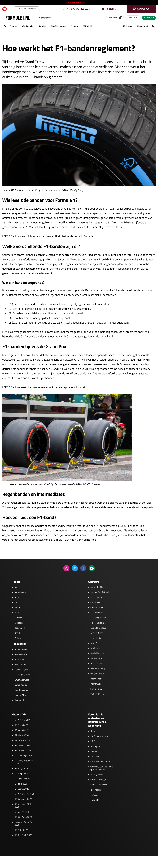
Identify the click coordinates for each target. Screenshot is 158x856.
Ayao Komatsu (21, 664)
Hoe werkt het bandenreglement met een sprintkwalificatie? (50, 387)
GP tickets (127, 26)
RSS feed (94, 751)
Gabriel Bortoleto (98, 628)
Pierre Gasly (95, 684)
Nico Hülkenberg (97, 668)
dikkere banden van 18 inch (78, 222)
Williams (18, 638)
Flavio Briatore (21, 669)
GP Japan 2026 (21, 730)
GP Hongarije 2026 (23, 773)
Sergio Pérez (96, 689)
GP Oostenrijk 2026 (23, 755)
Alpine (17, 587)
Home (93, 731)
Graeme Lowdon (22, 680)
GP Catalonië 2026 (23, 750)
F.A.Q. (93, 741)
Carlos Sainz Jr (96, 602)
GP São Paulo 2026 (23, 817)
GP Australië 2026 (23, 720)
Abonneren (149, 17)
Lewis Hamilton (97, 653)
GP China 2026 (21, 725)
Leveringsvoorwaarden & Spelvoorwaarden (101, 768)
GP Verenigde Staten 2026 (24, 805)
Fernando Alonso (98, 617)
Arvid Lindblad (96, 597)
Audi (17, 597)
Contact (93, 795)
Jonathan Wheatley (23, 690)
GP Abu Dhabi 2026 (23, 835)
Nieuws (13, 26)
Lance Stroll (95, 643)
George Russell (97, 633)
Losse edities (133, 17)
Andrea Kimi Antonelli (100, 592)
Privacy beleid (96, 774)
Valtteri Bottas (97, 694)
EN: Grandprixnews (99, 736)
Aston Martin (20, 592)
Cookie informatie (98, 779)
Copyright (94, 800)
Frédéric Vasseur (22, 674)
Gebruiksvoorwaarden (100, 761)
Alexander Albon (97, 587)
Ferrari (18, 607)
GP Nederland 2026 (23, 778)
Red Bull (18, 633)
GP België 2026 (22, 768)
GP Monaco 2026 (22, 745)
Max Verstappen (58, 26)
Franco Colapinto (98, 623)
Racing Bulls (20, 628)
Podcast (74, 26)
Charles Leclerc (97, 607)
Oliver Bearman (97, 673)
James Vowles (21, 685)
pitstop (68, 359)
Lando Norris (96, 648)
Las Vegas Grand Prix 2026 (24, 823)
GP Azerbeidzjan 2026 (25, 794)
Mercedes (19, 623)
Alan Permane (21, 654)
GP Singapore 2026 (23, 799)
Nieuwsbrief (142, 26)
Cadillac (18, 602)
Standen (42, 26)
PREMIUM (87, 26)
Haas (17, 612)
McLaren (18, 617)
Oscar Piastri (96, 678)
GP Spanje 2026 (22, 789)
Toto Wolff (19, 700)
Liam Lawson (96, 658)
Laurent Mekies (22, 695)
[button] (141, 9)
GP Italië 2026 (21, 784)
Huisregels (95, 746)
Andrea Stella (21, 659)
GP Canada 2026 (22, 740)
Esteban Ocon (96, 612)
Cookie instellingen (98, 784)
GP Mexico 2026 (22, 812)
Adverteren (95, 756)
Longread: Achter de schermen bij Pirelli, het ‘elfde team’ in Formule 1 (55, 236)
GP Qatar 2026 (21, 830)
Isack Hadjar (96, 638)
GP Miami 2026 (22, 735)
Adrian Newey (21, 649)
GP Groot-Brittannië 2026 (24, 762)
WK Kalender (28, 26)
